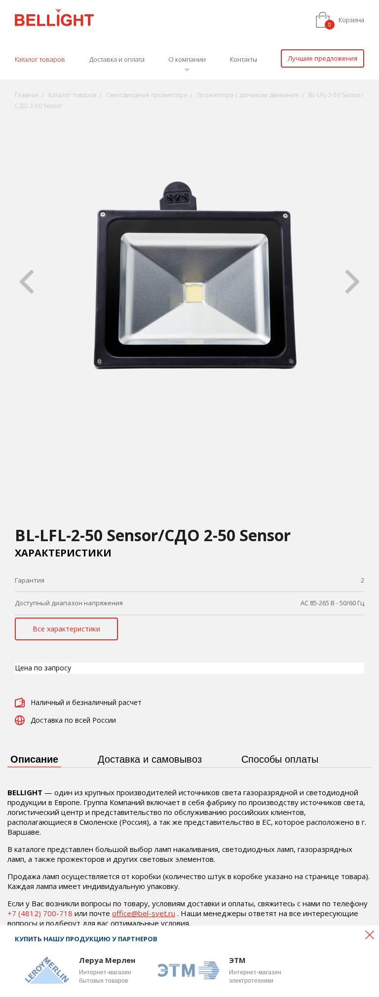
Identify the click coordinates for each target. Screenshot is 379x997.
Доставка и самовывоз (150, 759)
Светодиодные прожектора (146, 95)
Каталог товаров (40, 59)
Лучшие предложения (322, 58)
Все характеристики (66, 628)
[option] (189, 281)
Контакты (243, 59)
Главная (26, 95)
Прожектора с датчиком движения (248, 95)
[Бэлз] (54, 19)
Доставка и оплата (117, 59)
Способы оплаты (279, 759)
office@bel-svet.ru (143, 913)
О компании (187, 59)
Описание (34, 759)
